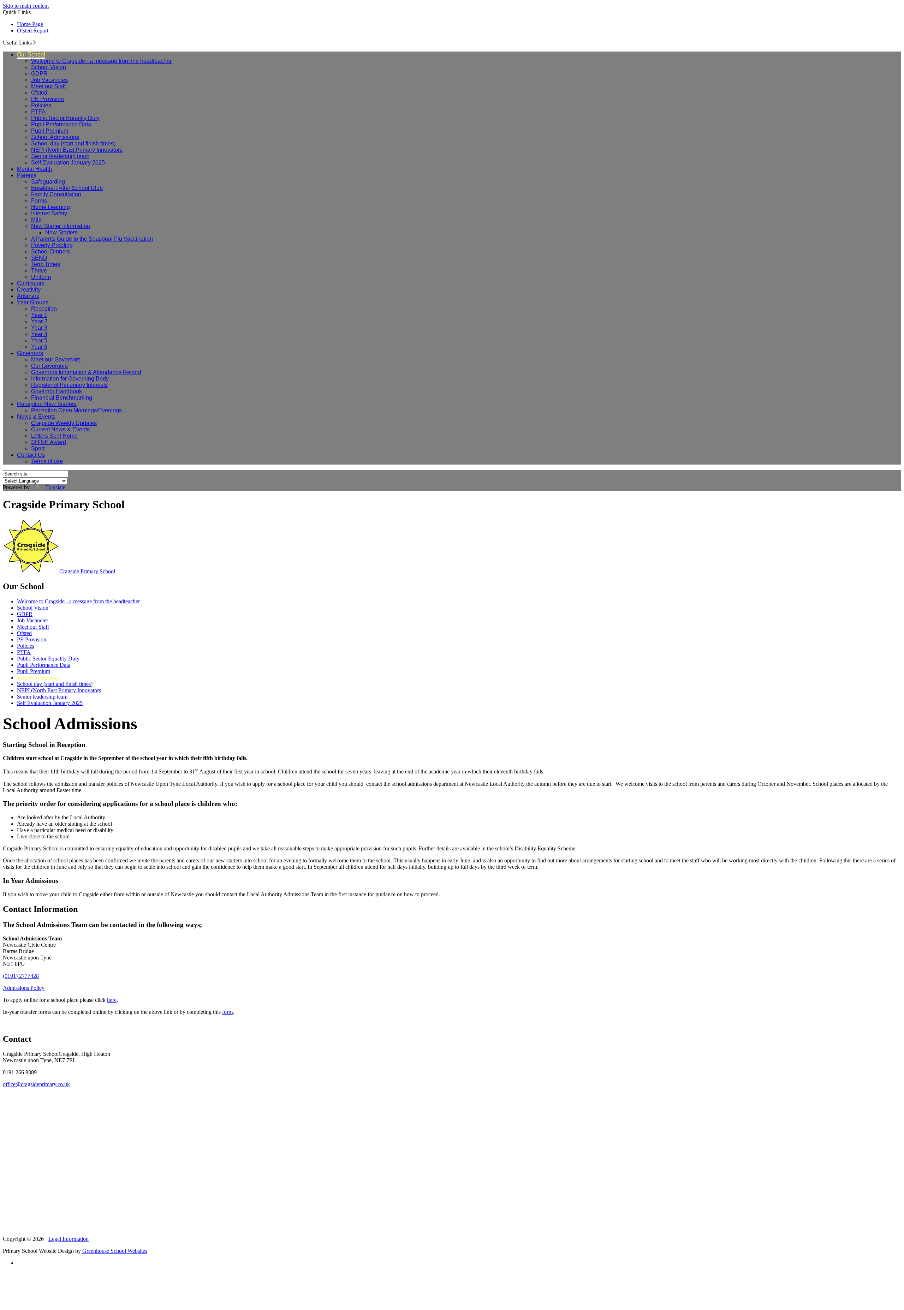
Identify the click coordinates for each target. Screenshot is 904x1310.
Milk (36, 220)
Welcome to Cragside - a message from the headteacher (101, 61)
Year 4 (39, 334)
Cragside (87, 571)
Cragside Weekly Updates (64, 423)
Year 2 (39, 321)
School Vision (48, 67)
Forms (39, 201)
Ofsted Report (32, 31)
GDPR (39, 74)
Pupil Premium (49, 131)
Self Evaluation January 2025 (68, 163)
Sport (37, 448)
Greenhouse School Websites (114, 1251)
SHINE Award (48, 442)
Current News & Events (60, 429)
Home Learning (50, 207)
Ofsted (39, 93)
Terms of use (47, 461)
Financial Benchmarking (61, 398)
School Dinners (50, 252)
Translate (55, 487)
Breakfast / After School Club (67, 188)
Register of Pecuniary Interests (69, 385)
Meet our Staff (48, 86)
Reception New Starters (47, 404)
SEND (39, 258)
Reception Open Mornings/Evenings (76, 410)
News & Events (36, 417)
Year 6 (39, 347)
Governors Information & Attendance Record (86, 372)
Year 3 (39, 328)
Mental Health (34, 169)
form (227, 1012)
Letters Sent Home (54, 436)
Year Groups (32, 302)
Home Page (30, 24)
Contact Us (31, 455)
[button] (34, 42)
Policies (41, 105)
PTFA (38, 112)
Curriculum (30, 283)
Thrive (39, 271)
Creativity (29, 290)
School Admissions (55, 137)
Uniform (41, 277)
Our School (31, 55)
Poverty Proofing (52, 245)
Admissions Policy (23, 988)
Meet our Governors (56, 360)
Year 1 (39, 315)
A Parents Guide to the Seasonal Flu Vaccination (92, 239)
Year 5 (39, 340)
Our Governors (49, 366)
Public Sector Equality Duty (65, 118)
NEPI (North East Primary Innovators (77, 150)
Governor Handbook (56, 391)
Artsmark (28, 296)
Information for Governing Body (70, 379)
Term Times (45, 264)
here (112, 1000)
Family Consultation (56, 194)
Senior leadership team (60, 156)
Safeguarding (48, 182)
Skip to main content (26, 6)
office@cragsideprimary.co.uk (36, 1084)
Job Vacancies (49, 80)
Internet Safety (49, 213)
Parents (26, 175)
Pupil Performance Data (61, 124)
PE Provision (47, 99)
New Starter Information (60, 226)
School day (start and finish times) (73, 143)
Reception (44, 309)
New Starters (61, 232)
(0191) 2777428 (21, 976)
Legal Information (68, 1239)
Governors (30, 353)
